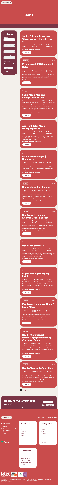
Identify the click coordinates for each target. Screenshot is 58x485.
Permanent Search (24, 453)
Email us (5, 426)
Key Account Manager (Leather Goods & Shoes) (35, 216)
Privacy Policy (40, 479)
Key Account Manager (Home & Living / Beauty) (38, 305)
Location (6, 49)
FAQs (28, 479)
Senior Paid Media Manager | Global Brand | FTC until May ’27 (37, 39)
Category (6, 43)
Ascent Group (53, 417)
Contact (22, 435)
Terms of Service (48, 479)
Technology (43, 427)
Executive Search (24, 456)
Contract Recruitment (25, 458)
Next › (28, 390)
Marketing (43, 435)
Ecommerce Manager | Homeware (34, 158)
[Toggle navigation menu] (56, 2)
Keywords (6, 37)
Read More (27, 52)
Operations (43, 442)
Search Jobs (8, 68)
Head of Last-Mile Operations (37, 368)
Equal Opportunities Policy (32, 480)
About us (22, 433)
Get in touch (48, 402)
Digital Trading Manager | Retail (35, 275)
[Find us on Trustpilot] (6, 442)
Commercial (43, 437)
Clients (22, 429)
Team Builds (23, 464)
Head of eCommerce (33, 245)
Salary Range (7, 61)
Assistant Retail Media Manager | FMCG (33, 127)
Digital (42, 431)
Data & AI (43, 429)
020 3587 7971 (6, 423)
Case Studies (23, 427)
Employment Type (8, 55)
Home (2, 25)
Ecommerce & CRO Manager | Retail (37, 65)
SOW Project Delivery (25, 460)
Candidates (23, 431)
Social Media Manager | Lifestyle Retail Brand (34, 96)
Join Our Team (33, 479)
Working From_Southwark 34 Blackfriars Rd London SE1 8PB (9, 431)
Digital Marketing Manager (36, 187)
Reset (7, 71)
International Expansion (26, 462)
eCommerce (43, 433)
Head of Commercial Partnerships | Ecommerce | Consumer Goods (36, 337)
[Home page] (6, 2)
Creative (42, 440)
